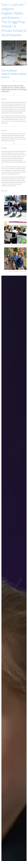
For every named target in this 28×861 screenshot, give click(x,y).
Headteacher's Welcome (17, 271)
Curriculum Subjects (19, 245)
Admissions (22, 219)
